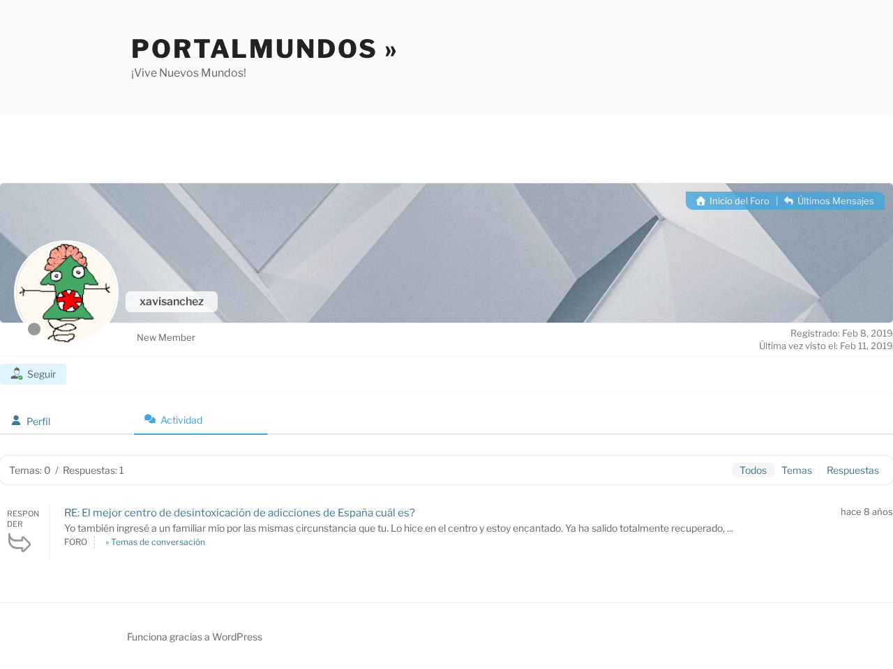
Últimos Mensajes (834, 200)
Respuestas (853, 470)
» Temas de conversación (155, 542)
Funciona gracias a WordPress (194, 637)
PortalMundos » (265, 48)
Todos (753, 470)
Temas (796, 470)
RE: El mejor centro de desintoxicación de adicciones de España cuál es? (239, 513)
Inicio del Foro (738, 200)
